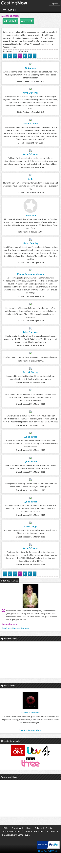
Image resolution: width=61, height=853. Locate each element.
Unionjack (30, 67)
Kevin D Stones (30, 92)
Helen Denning (30, 243)
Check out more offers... (30, 730)
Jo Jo (30, 179)
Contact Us (52, 831)
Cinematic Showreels (30, 712)
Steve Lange (30, 526)
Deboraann (30, 215)
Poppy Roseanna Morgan (30, 274)
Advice (38, 828)
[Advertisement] (30, 659)
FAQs (5, 828)
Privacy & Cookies (11, 831)
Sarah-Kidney (30, 123)
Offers (28, 828)
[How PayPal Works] (48, 847)
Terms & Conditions (33, 831)
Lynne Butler (30, 436)
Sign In (54, 3)
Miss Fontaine (30, 332)
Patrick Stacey (30, 372)
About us (16, 828)
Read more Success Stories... (15, 627)
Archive (49, 828)
